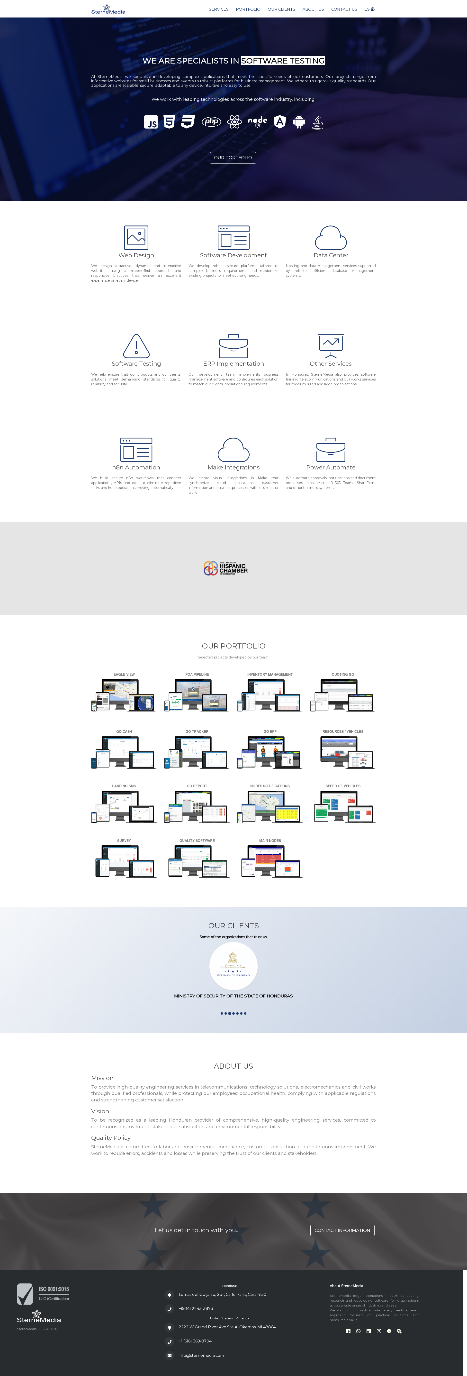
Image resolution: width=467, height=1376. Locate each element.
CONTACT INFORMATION (342, 1230)
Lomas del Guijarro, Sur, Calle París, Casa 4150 (222, 1294)
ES (368, 9)
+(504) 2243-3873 (196, 1308)
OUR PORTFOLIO (233, 157)
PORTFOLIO (248, 9)
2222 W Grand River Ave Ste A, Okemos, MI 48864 (227, 1327)
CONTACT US (344, 9)
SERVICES (219, 9)
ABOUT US (313, 9)
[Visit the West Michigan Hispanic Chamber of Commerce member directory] (248, 568)
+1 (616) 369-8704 (195, 1341)
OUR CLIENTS (281, 9)
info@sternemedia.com (201, 1355)
